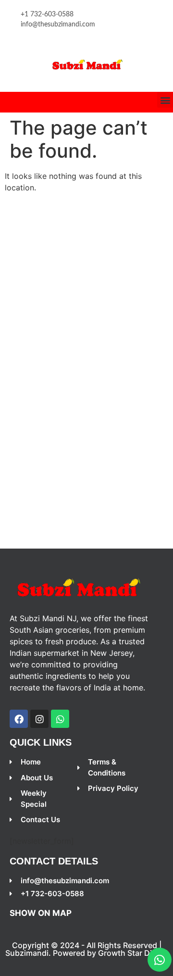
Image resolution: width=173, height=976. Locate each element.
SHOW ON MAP (41, 913)
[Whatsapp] (160, 960)
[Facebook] (19, 719)
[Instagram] (39, 719)
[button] (165, 100)
